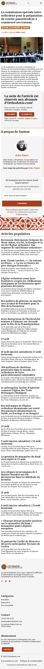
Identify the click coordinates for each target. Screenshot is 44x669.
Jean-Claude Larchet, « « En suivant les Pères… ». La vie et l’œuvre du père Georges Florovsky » (21, 263)
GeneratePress (22, 665)
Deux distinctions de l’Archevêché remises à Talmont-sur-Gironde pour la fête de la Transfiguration (20, 321)
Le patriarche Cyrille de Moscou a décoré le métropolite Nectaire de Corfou (20, 544)
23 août (5, 339)
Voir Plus (8, 649)
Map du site (32, 665)
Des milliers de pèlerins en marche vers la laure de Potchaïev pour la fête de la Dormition (21, 303)
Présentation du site (9, 661)
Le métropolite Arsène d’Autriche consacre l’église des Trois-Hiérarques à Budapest (20, 390)
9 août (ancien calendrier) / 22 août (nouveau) (21, 442)
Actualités (15, 27)
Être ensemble (7, 605)
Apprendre (5, 603)
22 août (5, 426)
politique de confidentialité (18, 212)
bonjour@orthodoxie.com (11, 621)
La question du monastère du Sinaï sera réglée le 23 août (20, 458)
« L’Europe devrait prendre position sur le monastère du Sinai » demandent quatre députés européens (21, 525)
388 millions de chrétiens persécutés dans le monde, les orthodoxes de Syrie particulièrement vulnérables (18, 371)
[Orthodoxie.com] (9, 3)
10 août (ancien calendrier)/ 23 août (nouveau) (21, 353)
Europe (26, 27)
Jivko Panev (22, 155)
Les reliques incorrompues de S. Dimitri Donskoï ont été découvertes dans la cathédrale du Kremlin (20, 476)
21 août (5, 492)
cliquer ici (29, 118)
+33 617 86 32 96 (7, 619)
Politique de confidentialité (31, 661)
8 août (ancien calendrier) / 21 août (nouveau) (20, 506)
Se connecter (26, 114)
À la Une (5, 27)
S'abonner (11, 114)
